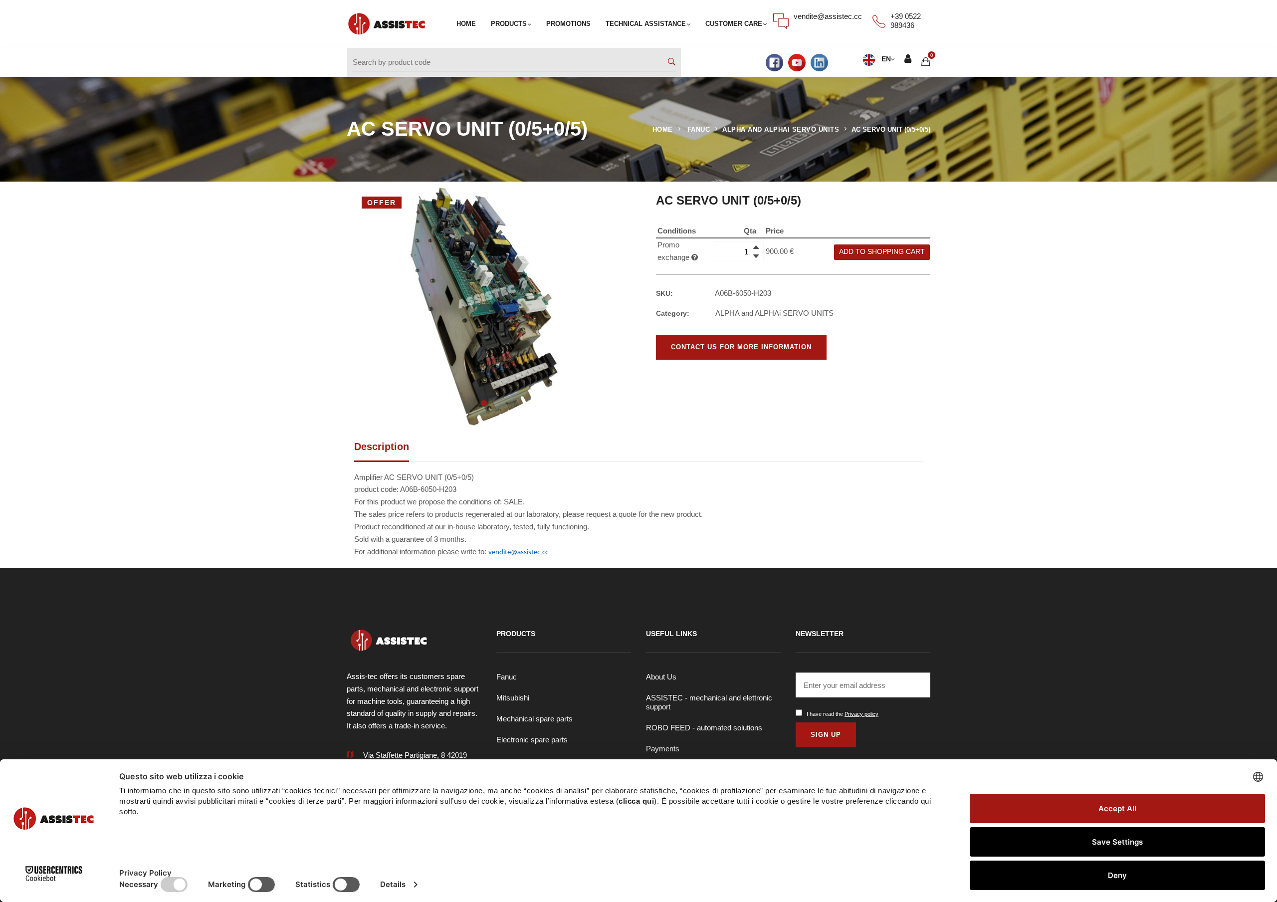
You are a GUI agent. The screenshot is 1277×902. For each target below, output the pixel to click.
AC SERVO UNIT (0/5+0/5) (890, 129)
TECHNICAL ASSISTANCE (646, 23)
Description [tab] (381, 446)
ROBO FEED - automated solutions (704, 727)
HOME (466, 23)
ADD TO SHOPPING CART (882, 251)
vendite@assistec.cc (828, 16)
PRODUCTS (509, 23)
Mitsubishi (512, 697)
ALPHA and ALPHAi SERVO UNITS (780, 129)
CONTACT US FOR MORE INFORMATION (741, 347)
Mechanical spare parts (534, 718)
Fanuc (506, 677)
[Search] (671, 62)
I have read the (842, 714)
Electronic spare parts (532, 739)
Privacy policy (861, 714)
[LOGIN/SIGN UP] (907, 60)
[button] (484, 403)
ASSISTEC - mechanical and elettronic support (709, 702)
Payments (662, 748)
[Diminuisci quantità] (756, 255)
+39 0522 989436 (905, 20)
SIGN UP (826, 734)
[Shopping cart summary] (925, 62)
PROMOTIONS (568, 23)
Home (662, 129)
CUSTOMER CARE (733, 23)
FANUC (698, 129)
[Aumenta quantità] (756, 246)
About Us (661, 677)
